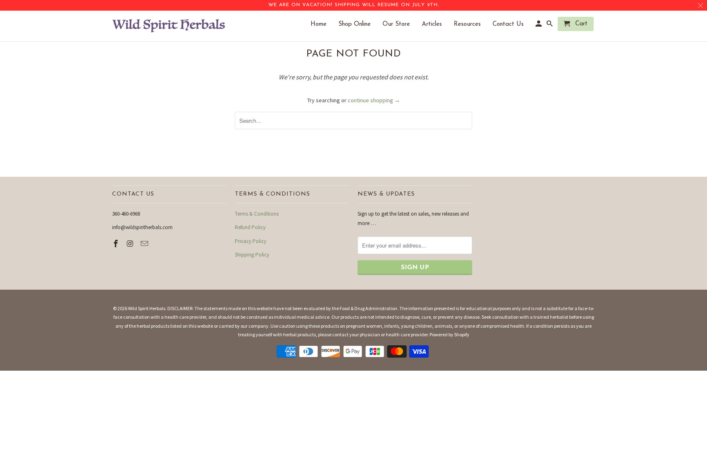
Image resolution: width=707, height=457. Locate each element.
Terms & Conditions (257, 213)
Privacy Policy (250, 241)
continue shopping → (374, 100)
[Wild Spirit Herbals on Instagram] (130, 243)
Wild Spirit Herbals (146, 308)
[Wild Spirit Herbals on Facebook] (116, 243)
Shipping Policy (252, 254)
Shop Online (358, 24)
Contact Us (512, 24)
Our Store (400, 24)
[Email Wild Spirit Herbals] (145, 243)
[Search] (550, 25)
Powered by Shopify (449, 334)
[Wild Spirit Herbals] (169, 26)
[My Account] (539, 25)
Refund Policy (250, 227)
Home (323, 24)
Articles (436, 24)
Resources (471, 24)
